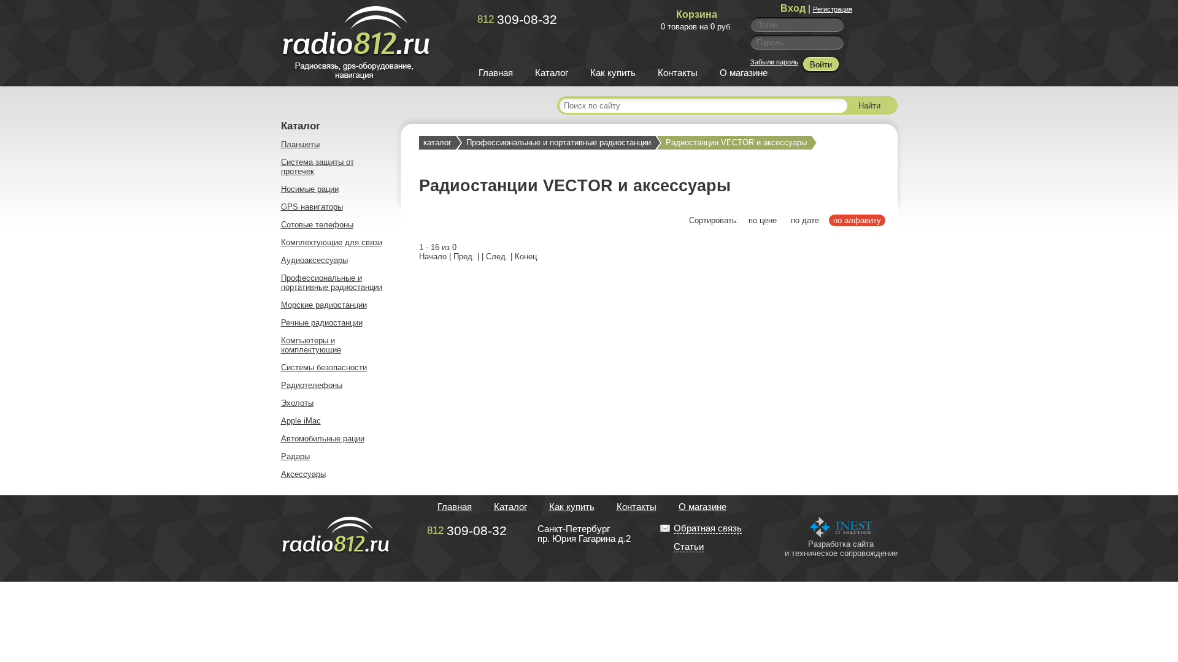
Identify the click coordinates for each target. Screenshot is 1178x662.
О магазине (744, 73)
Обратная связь (708, 528)
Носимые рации (310, 189)
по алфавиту (857, 220)
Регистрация (832, 9)
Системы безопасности (324, 367)
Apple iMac (301, 420)
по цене (763, 220)
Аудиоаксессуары (314, 260)
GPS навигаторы (312, 206)
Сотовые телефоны (317, 224)
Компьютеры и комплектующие (311, 345)
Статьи (689, 547)
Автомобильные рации (322, 438)
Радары (295, 456)
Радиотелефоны (311, 385)
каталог (437, 142)
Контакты (678, 73)
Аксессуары (303, 474)
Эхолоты (297, 403)
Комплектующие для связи (331, 242)
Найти (869, 105)
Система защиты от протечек (317, 167)
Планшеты (300, 144)
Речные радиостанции (322, 322)
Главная (496, 73)
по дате (805, 220)
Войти (821, 64)
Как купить (613, 73)
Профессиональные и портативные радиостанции (331, 282)
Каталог (551, 73)
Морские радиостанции (324, 305)
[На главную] (356, 77)
